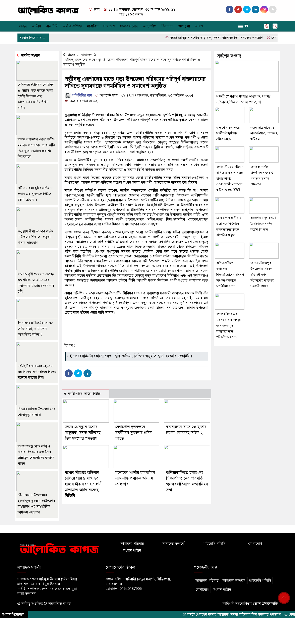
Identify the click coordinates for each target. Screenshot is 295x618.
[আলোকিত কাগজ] (48, 10)
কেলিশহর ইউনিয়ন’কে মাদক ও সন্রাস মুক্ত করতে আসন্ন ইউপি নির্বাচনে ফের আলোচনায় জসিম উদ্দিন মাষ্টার (36, 96)
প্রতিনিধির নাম (81, 95)
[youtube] (264, 9)
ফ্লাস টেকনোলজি (266, 603)
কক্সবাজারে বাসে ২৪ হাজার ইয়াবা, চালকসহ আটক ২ (263, 133)
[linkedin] (255, 9)
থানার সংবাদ (129, 26)
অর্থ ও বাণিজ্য (72, 26)
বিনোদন (167, 26)
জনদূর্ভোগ (149, 26)
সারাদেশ (109, 26)
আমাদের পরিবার (132, 543)
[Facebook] (69, 373)
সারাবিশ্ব (92, 26)
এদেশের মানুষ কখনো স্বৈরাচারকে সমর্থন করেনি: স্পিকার (263, 224)
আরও (199, 26)
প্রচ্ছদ (23, 26)
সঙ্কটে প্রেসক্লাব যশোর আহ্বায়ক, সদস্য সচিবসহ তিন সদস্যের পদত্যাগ (204, 38)
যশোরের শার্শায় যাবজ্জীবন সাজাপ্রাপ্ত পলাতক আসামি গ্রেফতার (135, 478)
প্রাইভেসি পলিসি (214, 543)
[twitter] (238, 9)
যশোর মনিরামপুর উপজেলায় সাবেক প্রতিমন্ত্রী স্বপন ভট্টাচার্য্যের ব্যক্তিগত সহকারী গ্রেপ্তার (262, 274)
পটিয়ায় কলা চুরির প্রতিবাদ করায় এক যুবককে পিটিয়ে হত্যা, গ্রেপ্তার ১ (35, 194)
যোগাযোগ (255, 543)
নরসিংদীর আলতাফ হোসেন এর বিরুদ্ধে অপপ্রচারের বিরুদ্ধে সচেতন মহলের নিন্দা (37, 372)
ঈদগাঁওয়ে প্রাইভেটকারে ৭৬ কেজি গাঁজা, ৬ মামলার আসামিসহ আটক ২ (35, 329)
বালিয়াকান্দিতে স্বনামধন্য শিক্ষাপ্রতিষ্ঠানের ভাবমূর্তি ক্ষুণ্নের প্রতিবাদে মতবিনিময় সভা (230, 274)
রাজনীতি (52, 26)
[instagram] (247, 9)
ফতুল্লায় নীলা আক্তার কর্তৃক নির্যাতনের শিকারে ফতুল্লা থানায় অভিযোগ (35, 237)
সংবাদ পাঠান (132, 550)
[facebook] (229, 9)
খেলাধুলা (184, 26)
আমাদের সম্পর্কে (173, 543)
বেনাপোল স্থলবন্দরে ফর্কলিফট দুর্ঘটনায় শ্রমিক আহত (133, 432)
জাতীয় (36, 26)
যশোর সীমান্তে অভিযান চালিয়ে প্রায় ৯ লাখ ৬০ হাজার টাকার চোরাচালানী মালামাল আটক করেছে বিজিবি (84, 484)
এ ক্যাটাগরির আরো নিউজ (82, 394)
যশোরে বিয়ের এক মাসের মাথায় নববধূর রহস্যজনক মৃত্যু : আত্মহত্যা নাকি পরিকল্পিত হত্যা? (228, 325)
